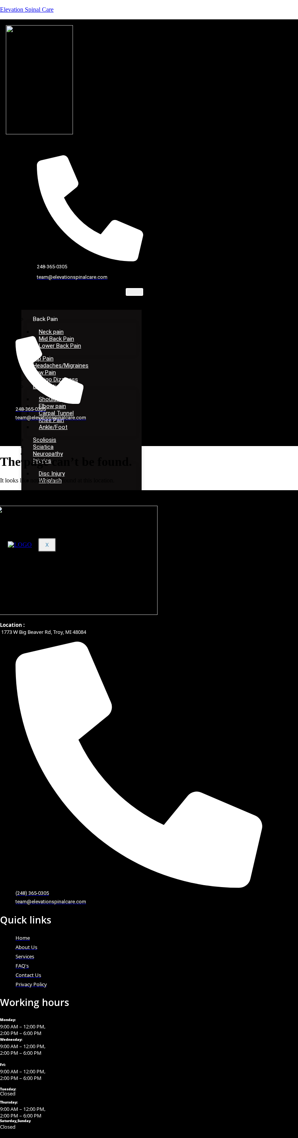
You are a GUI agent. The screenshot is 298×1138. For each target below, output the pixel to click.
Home (36, 292)
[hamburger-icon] (134, 292)
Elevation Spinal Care (27, 9)
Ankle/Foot (53, 427)
